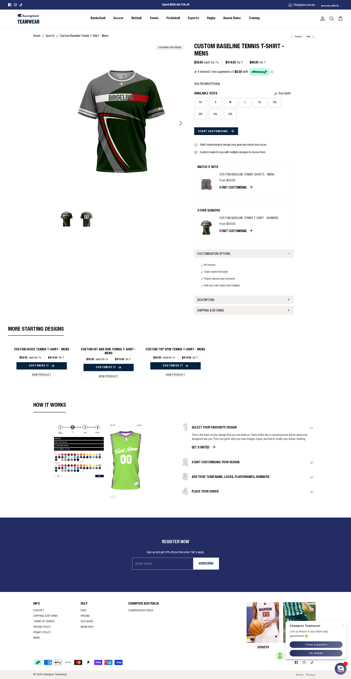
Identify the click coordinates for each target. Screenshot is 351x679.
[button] (341, 669)
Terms (299, 674)
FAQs (83, 610)
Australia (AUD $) (329, 6)
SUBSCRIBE (206, 564)
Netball (136, 18)
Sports (50, 36)
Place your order (205, 492)
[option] (121, 123)
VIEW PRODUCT (41, 375)
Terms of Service (44, 621)
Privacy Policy (42, 632)
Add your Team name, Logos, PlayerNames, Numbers (231, 477)
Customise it (39, 365)
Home (36, 36)
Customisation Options (214, 254)
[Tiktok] (21, 4)
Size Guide (87, 621)
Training (254, 18)
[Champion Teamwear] (28, 19)
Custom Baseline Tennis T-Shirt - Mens (84, 36)
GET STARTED (200, 447)
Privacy (310, 674)
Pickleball (173, 18)
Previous (298, 37)
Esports (193, 18)
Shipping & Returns (210, 311)
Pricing (85, 616)
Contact (38, 610)
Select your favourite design (214, 427)
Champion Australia (140, 610)
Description (205, 300)
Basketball (98, 18)
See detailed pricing (207, 84)
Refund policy (42, 627)
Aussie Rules (232, 18)
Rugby (211, 18)
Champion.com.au (304, 5)
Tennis (154, 18)
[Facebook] (9, 4)
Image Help (87, 627)
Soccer (118, 18)
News (36, 638)
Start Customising (213, 131)
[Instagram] (15, 4)
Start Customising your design (215, 462)
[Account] (321, 18)
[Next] (180, 123)
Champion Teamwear (54, 674)
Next (309, 37)
